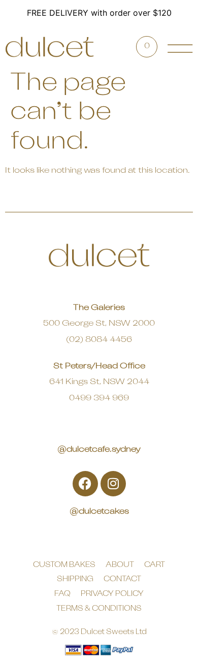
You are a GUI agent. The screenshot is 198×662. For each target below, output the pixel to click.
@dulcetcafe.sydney (99, 449)
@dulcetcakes (99, 511)
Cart (154, 565)
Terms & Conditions (99, 609)
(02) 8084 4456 (99, 339)
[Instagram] (113, 483)
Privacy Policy (112, 594)
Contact (122, 579)
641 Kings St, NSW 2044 (99, 382)
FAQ (62, 594)
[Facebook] (85, 483)
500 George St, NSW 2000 (99, 323)
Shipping (75, 579)
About (120, 565)
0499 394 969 (99, 398)
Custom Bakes (64, 565)
